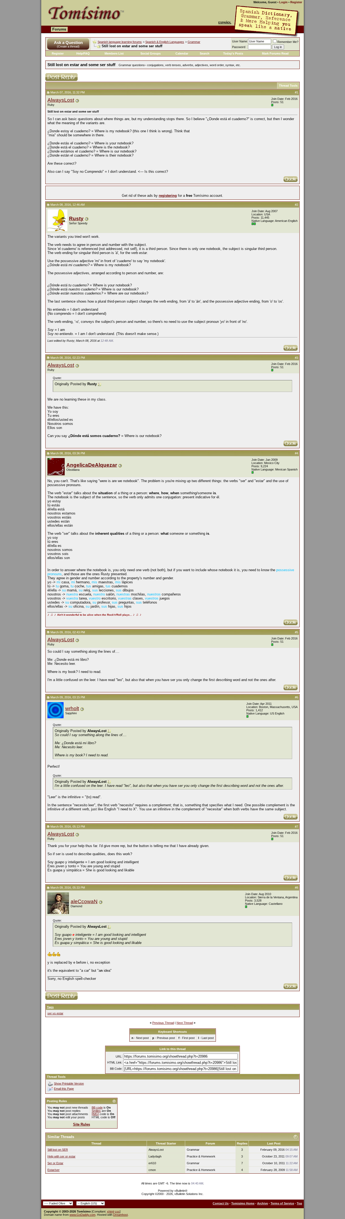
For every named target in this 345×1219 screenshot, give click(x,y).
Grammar (194, 41)
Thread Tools (288, 85)
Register (296, 2)
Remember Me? (287, 41)
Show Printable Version (69, 1083)
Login (283, 2)
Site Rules (81, 1124)
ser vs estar (55, 1013)
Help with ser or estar (61, 1156)
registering (168, 196)
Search (204, 53)
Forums (59, 29)
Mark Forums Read (275, 53)
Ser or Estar (55, 1163)
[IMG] (95, 1114)
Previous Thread (163, 1022)
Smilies (96, 1110)
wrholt (72, 708)
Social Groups (150, 53)
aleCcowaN (84, 901)
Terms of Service (282, 1203)
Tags (50, 1007)
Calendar (181, 53)
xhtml (110, 1211)
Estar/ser (53, 1169)
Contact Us (221, 1203)
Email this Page (64, 1088)
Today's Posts (233, 53)
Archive (262, 1203)
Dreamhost (120, 1214)
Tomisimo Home (242, 1203)
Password (238, 47)
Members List (114, 53)
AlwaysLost (60, 100)
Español (224, 22)
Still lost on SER (57, 1149)
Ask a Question (68, 42)
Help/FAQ (83, 53)
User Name (239, 41)
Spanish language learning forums (120, 41)
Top (299, 1203)
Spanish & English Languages (164, 41)
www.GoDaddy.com (82, 1214)
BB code (97, 1107)
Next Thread (185, 1022)
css (117, 1211)
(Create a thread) (68, 46)
